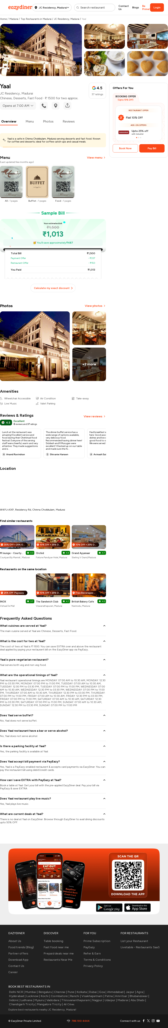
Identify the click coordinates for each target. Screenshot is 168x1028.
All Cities (68, 1004)
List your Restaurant (134, 941)
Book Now (125, 148)
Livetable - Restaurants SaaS (140, 947)
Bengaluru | (46, 992)
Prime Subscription (97, 941)
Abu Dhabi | (138, 1000)
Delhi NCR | (17, 992)
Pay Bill (152, 148)
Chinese (6, 98)
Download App (18, 959)
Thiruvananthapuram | (76, 1000)
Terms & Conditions (97, 959)
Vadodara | (53, 1000)
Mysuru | (40, 1000)
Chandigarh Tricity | (22, 1004)
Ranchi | (75, 996)
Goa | (102, 992)
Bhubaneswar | (139, 996)
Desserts (19, 98)
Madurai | (123, 1000)
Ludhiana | (27, 1000)
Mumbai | (31, 992)
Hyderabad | (17, 996)
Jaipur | (131, 992)
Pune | (72, 992)
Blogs (135, 7)
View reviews (93, 416)
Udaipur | (111, 1000)
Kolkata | (82, 992)
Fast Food (35, 98)
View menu (94, 157)
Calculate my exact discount (52, 288)
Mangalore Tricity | (50, 1004)
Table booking (53, 941)
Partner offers (18, 953)
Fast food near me (56, 947)
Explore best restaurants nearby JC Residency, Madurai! (42, 1009)
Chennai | (60, 992)
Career (13, 972)
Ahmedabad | (116, 992)
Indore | (14, 1000)
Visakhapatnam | (93, 996)
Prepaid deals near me (59, 953)
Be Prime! (146, 7)
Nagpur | (98, 1000)
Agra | (140, 992)
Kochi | (45, 996)
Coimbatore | (60, 996)
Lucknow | (33, 996)
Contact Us (123, 7)
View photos (93, 306)
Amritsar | (122, 996)
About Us (14, 941)
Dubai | (93, 992)
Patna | (109, 996)
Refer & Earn (92, 953)
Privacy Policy (93, 966)
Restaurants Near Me (58, 959)
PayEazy (89, 947)
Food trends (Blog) (21, 947)
